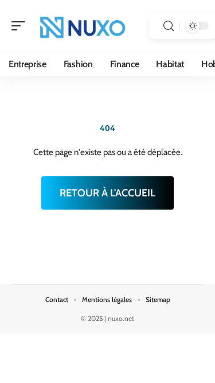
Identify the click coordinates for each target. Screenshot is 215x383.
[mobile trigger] (21, 26)
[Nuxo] (82, 26)
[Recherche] (169, 26)
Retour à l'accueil (107, 193)
